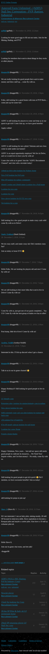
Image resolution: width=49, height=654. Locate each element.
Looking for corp (7, 194)
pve (9, 587)
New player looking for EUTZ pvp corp (16, 198)
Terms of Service (35, 641)
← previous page (7, 563)
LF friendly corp (7, 399)
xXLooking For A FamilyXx (12, 420)
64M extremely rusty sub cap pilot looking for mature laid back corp (22, 414)
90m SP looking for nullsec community (15, 180)
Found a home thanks (9, 434)
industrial (10, 21)
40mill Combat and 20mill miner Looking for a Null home (23, 185)
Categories (12, 641)
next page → (19, 563)
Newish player (7, 593)
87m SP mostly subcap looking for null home (18, 425)
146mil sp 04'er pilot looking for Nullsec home (18, 171)
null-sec (3, 21)
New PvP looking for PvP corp (12, 175)
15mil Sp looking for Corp (12, 602)
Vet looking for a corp (9, 203)
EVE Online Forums (9, 2)
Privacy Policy (6, 645)
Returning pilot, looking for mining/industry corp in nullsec (23, 403)
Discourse (14, 651)
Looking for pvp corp (9, 189)
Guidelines (23, 641)
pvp (16, 21)
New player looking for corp (12, 408)
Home (3, 641)
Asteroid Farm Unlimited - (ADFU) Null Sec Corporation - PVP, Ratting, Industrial (22, 11)
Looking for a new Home (10, 429)
